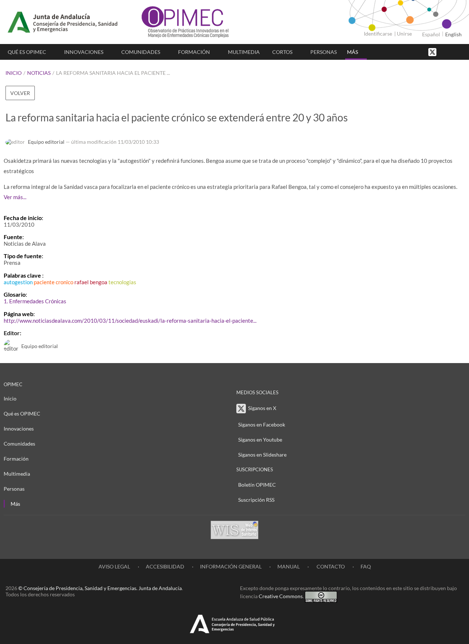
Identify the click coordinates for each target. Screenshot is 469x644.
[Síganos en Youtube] (452, 51)
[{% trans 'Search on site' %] (460, 51)
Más (352, 52)
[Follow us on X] (433, 51)
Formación (194, 52)
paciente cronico (53, 282)
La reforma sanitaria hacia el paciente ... (113, 73)
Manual (288, 566)
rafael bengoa (90, 282)
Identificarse (378, 33)
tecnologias (122, 282)
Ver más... (15, 197)
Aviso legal (114, 566)
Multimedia (244, 52)
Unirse (404, 33)
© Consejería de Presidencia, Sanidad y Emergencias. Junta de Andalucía (100, 588)
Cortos (282, 52)
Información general (231, 566)
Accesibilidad (165, 566)
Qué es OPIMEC (27, 52)
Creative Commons (281, 596)
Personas (323, 52)
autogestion (18, 282)
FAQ (366, 566)
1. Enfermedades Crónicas (35, 301)
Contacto (330, 566)
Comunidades (140, 52)
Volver (20, 93)
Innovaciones (83, 52)
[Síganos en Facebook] (445, 51)
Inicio (13, 73)
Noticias (39, 73)
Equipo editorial (46, 142)
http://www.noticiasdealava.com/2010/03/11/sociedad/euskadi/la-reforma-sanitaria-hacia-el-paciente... (130, 320)
